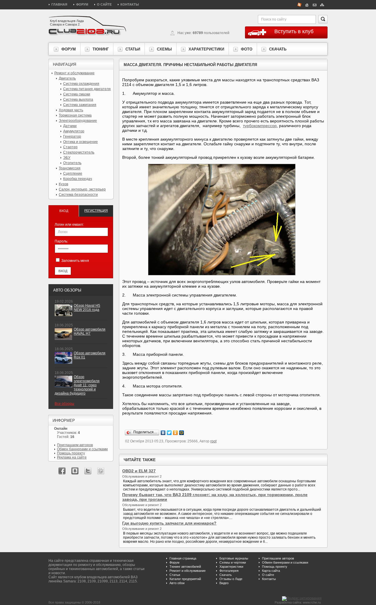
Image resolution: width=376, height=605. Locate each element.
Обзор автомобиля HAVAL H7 (89, 331)
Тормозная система (75, 115)
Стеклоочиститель (78, 152)
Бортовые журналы (233, 558)
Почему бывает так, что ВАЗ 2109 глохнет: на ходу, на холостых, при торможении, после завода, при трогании (215, 497)
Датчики (70, 126)
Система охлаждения (81, 84)
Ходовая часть (71, 110)
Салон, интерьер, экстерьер (82, 189)
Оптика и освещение (80, 142)
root (213, 441)
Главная (59, 4)
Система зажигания (79, 105)
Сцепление (72, 173)
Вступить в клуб (293, 31)
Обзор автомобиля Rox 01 (89, 355)
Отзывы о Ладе (230, 579)
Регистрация (96, 210)
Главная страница (182, 558)
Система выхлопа (78, 99)
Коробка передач (77, 179)
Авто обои (176, 583)
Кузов (63, 184)
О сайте (104, 4)
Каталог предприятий (185, 579)
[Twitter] (169, 433)
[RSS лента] (299, 4)
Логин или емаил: (69, 225)
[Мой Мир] (182, 433)
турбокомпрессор (260, 125)
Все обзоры (64, 404)
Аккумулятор (73, 131)
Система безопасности (78, 195)
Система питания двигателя (87, 89)
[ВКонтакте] (163, 433)
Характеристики (231, 566)
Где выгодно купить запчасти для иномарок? (169, 523)
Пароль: (61, 241)
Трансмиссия (69, 168)
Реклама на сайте (72, 457)
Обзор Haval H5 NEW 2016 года (87, 308)
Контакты (129, 4)
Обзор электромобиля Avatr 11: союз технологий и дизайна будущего (77, 385)
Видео (224, 583)
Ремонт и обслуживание (74, 73)
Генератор (72, 136)
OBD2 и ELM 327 (139, 471)
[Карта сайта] (322, 4)
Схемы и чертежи (232, 562)
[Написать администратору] (314, 4)
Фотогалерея (229, 570)
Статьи (174, 575)
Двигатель (67, 78)
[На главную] (307, 4)
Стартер (70, 147)
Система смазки (76, 94)
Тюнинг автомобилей (185, 566)
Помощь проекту (71, 453)
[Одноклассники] (175, 433)
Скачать (225, 575)
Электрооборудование (78, 121)
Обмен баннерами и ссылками (82, 449)
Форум (82, 4)
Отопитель (72, 163)
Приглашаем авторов (75, 445)
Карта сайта (271, 570)
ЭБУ (66, 158)
